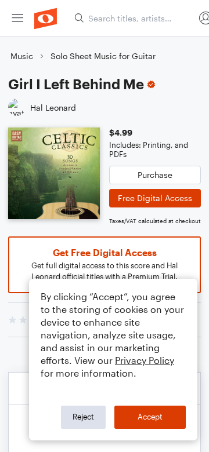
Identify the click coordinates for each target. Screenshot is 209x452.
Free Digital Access (155, 198)
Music (21, 56)
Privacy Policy (144, 360)
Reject (83, 416)
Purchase (155, 175)
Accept (150, 416)
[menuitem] (17, 18)
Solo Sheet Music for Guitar (103, 56)
